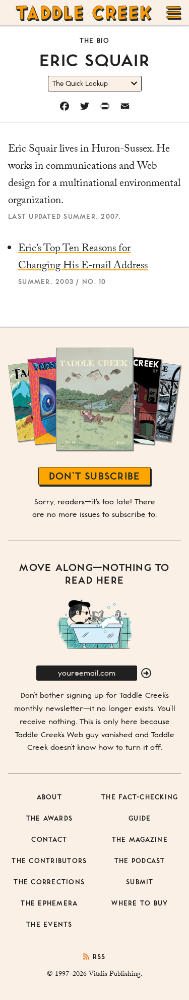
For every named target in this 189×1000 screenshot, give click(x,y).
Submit (140, 881)
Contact (49, 839)
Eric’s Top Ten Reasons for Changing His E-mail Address (83, 258)
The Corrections (49, 881)
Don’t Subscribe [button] (95, 475)
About (49, 796)
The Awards (49, 818)
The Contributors (49, 860)
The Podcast (139, 860)
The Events (49, 924)
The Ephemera (49, 902)
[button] (146, 673)
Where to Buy (139, 902)
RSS (97, 956)
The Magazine (140, 839)
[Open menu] (174, 13)
